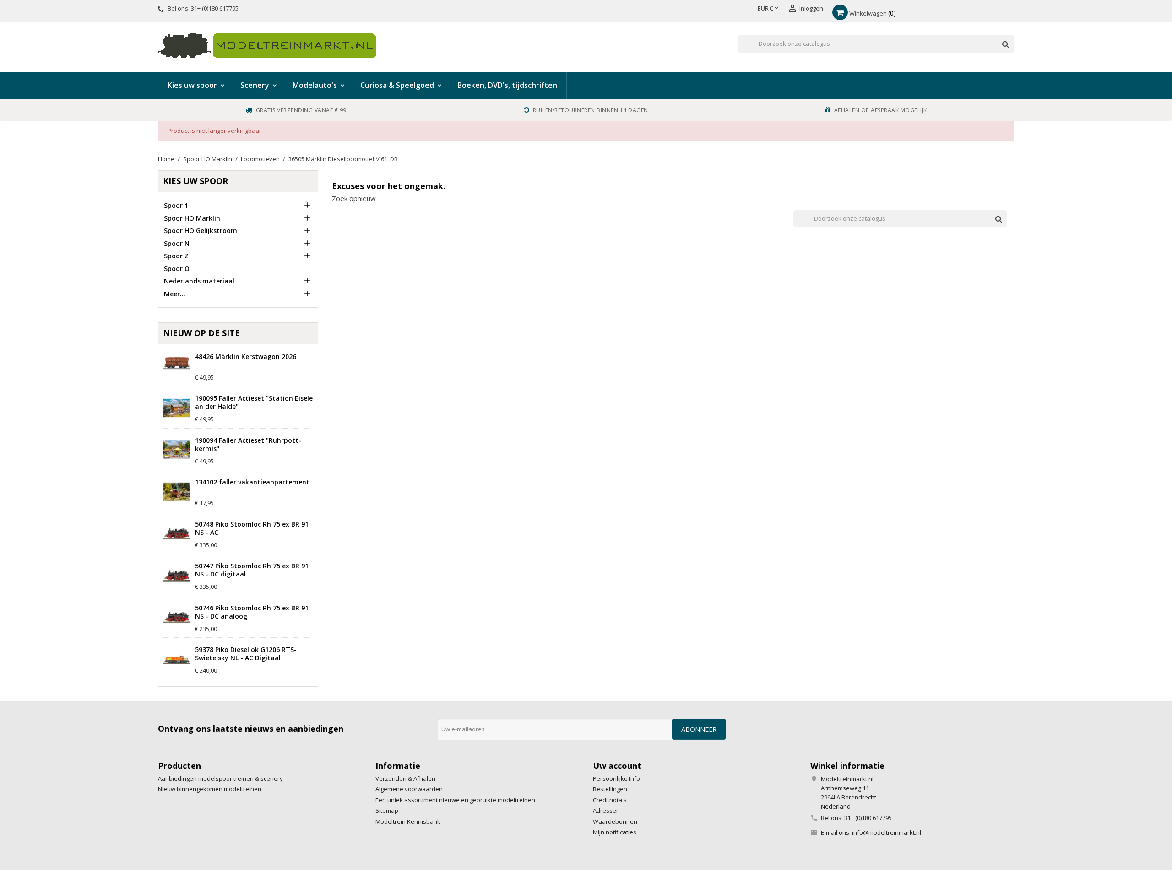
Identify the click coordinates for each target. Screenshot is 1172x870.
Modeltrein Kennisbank (407, 821)
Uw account (617, 765)
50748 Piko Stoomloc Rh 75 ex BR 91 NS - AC (252, 528)
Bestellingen (610, 789)
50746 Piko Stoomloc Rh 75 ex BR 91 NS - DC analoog (252, 612)
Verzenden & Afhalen (405, 778)
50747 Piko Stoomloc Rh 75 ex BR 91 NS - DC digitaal (252, 570)
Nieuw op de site (201, 332)
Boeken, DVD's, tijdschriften (507, 85)
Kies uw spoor (195, 180)
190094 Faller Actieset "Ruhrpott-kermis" (248, 444)
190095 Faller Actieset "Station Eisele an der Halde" (254, 402)
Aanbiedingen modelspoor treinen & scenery (220, 778)
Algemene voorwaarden (409, 789)
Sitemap (386, 810)
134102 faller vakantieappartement (252, 482)
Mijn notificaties (614, 832)
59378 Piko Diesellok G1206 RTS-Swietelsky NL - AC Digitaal (246, 654)
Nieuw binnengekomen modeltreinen (209, 789)
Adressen (606, 810)
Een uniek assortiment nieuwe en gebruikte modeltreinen (455, 800)
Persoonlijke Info (616, 778)
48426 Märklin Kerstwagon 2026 (245, 357)
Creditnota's (610, 800)
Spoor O (177, 268)
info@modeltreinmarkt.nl (886, 832)
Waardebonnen (615, 821)
